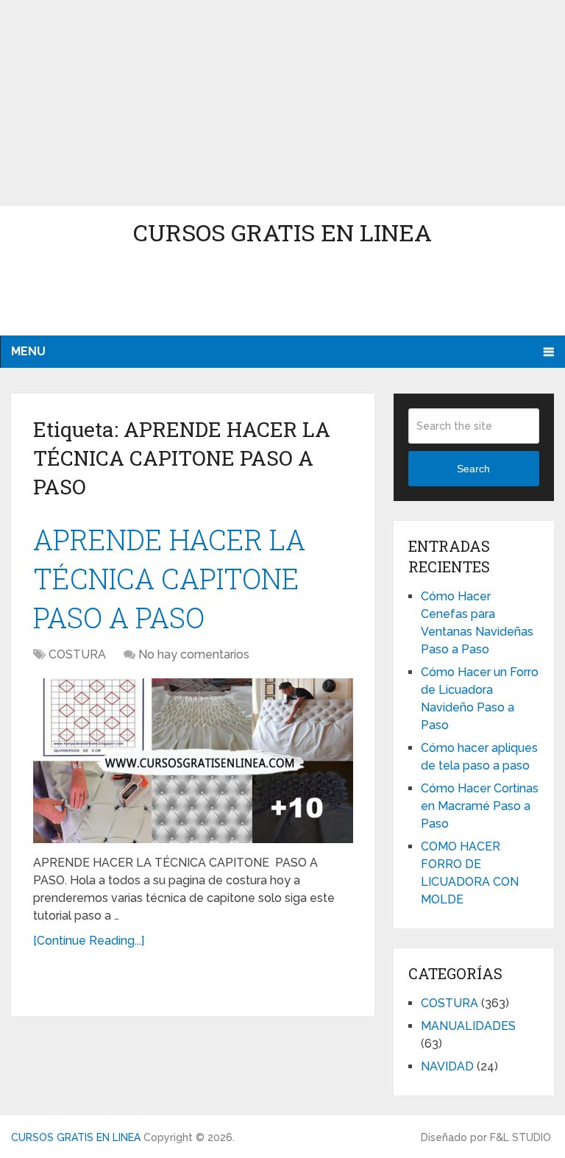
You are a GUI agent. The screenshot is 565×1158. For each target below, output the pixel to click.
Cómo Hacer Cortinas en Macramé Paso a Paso (480, 806)
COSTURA (77, 654)
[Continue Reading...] (88, 941)
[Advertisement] (282, 103)
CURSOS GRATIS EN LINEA (282, 232)
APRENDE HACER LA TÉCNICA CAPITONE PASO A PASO (169, 578)
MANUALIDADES (468, 1026)
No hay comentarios (193, 654)
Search (473, 469)
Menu (28, 351)
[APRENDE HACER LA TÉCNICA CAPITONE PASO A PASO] (193, 760)
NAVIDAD (447, 1066)
